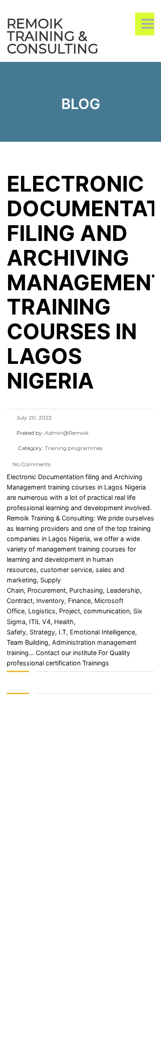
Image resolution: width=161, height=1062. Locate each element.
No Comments (31, 464)
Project (69, 611)
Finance (79, 600)
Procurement (45, 590)
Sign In (75, 1046)
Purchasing (86, 590)
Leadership (123, 590)
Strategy (42, 632)
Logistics (41, 611)
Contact (47, 652)
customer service (66, 569)
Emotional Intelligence (102, 632)
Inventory (49, 600)
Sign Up (52, 1046)
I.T (61, 632)
